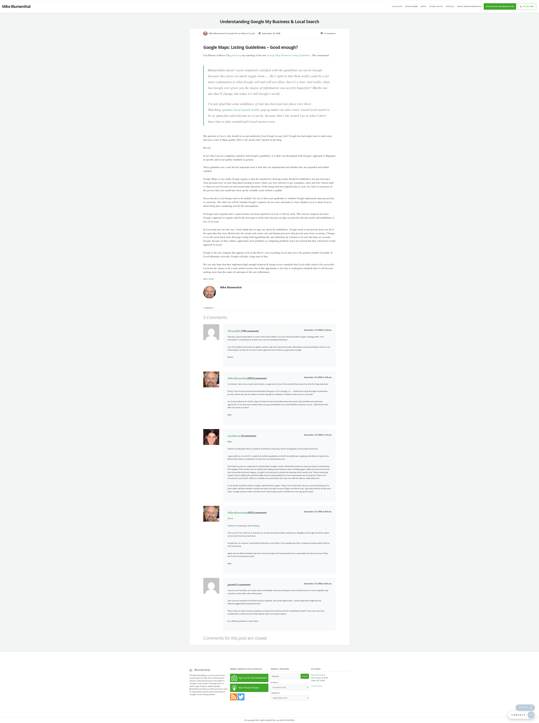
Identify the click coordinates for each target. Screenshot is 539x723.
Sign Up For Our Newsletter (500, 6)
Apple (423, 6)
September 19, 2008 (270, 33)
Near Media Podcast (248, 687)
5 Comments (329, 33)
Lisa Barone (234, 435)
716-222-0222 (528, 6)
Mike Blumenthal (237, 378)
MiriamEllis (234, 331)
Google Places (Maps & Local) (241, 33)
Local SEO (397, 6)
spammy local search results (241, 109)
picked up (236, 55)
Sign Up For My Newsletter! (252, 677)
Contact (450, 6)
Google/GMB (411, 6)
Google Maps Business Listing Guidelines (288, 55)
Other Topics (436, 6)
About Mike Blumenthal (469, 6)
